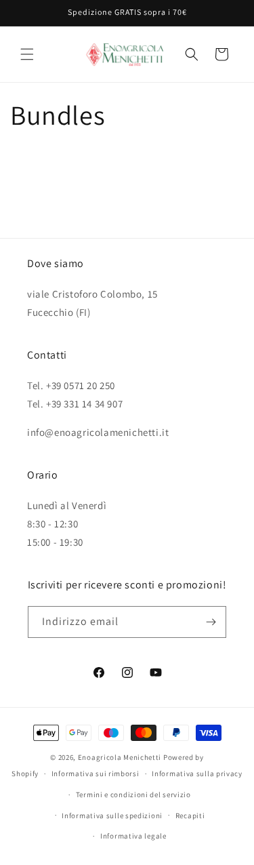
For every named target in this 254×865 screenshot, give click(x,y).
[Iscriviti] (211, 622)
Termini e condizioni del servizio (133, 794)
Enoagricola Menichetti (119, 757)
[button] (27, 54)
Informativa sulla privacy (197, 773)
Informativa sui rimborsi (95, 773)
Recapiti (190, 815)
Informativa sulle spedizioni (112, 815)
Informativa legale (133, 836)
